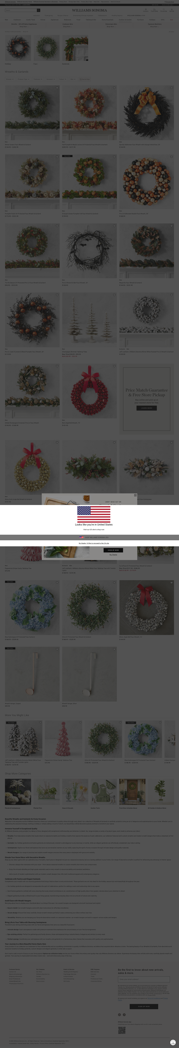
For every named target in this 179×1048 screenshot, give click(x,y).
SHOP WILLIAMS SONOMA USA (96, 537)
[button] (173, 1042)
